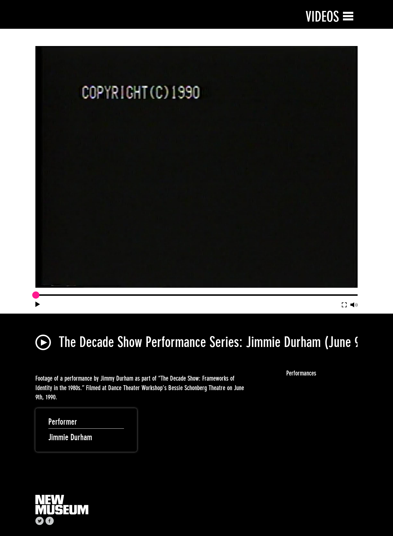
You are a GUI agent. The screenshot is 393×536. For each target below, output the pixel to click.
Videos (322, 16)
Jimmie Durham (70, 437)
